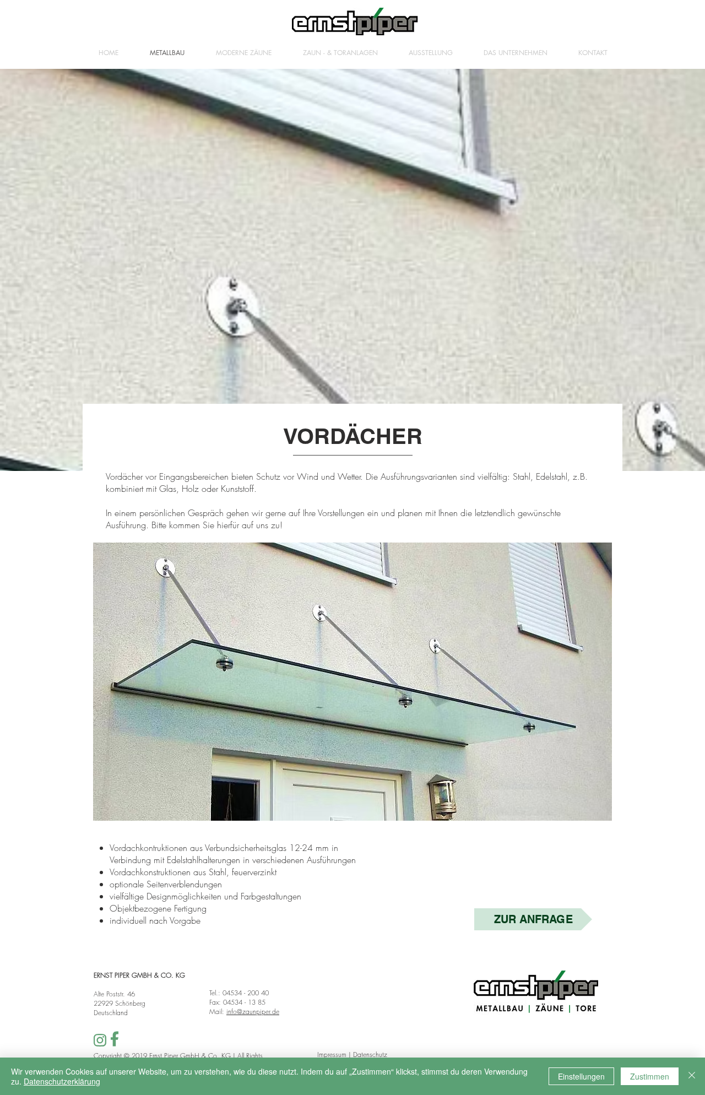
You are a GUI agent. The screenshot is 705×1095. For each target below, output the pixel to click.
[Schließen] (691, 1076)
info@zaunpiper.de (252, 1011)
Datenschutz (370, 1054)
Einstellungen (581, 1076)
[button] (352, 682)
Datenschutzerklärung (62, 1081)
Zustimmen (649, 1076)
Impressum (331, 1054)
